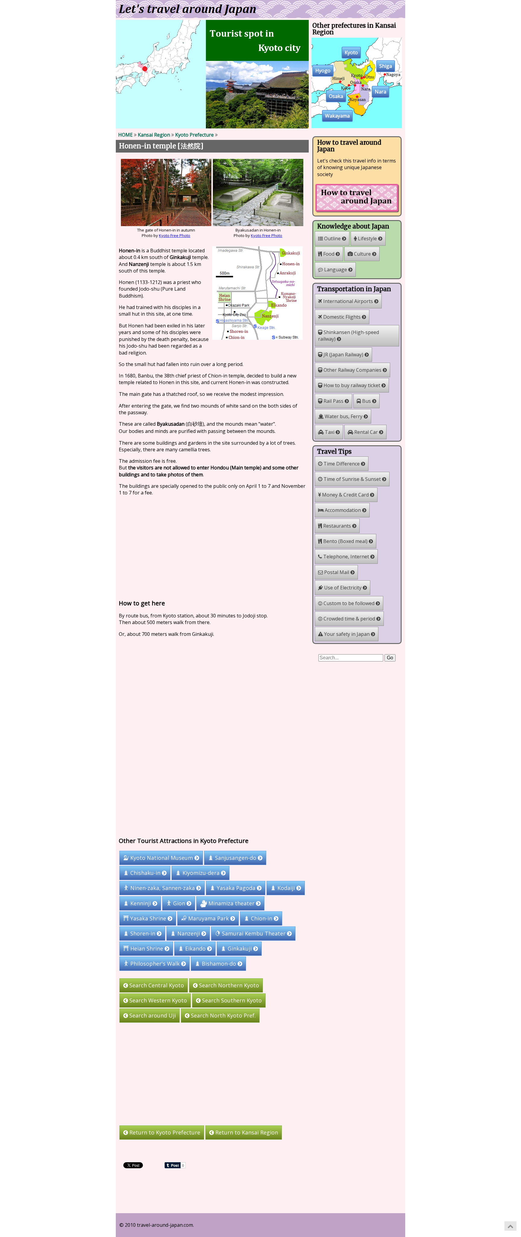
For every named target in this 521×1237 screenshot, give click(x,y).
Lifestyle (367, 238)
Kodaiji (286, 888)
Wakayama (337, 116)
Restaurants (337, 525)
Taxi (330, 432)
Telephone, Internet (346, 556)
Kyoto (351, 52)
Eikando (195, 948)
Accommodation (343, 510)
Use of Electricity (343, 587)
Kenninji (141, 903)
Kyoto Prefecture (194, 134)
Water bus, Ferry (344, 416)
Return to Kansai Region (246, 1132)
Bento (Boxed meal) (345, 541)
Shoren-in (143, 933)
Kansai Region (154, 134)
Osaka (336, 96)
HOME (125, 134)
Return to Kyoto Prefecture (164, 1132)
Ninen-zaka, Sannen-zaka (162, 888)
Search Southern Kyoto (231, 1000)
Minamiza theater (231, 903)
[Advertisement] (212, 546)
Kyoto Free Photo (174, 235)
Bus (366, 401)
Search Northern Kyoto (228, 985)
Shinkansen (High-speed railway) (348, 335)
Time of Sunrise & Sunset (352, 479)
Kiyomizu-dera (201, 873)
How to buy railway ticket (351, 385)
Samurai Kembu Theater (253, 933)
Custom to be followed (349, 603)
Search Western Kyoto (157, 1000)
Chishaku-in (145, 873)
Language (335, 269)
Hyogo (322, 71)
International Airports (348, 301)
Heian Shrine (147, 948)
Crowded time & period (349, 618)
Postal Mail (336, 572)
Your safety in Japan (347, 634)
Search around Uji (152, 1015)
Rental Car (366, 432)
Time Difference (341, 463)
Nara (380, 92)
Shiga (385, 66)
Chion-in (261, 918)
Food (329, 254)
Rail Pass (333, 401)
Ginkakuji (239, 948)
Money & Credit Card (345, 494)
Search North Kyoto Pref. (222, 1015)
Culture (362, 254)
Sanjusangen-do (235, 857)
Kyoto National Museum (161, 857)
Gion (179, 903)
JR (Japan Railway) (343, 354)
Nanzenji (188, 933)
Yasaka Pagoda (236, 888)
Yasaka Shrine (148, 918)
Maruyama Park (208, 918)
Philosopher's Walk (155, 963)
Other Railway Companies (352, 370)
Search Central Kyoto (156, 985)
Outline (332, 238)
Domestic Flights (342, 317)
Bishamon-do (219, 963)
